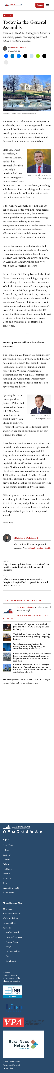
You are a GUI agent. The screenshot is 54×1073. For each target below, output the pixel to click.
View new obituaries (25, 607)
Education (7, 878)
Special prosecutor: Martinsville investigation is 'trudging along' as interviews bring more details (29, 646)
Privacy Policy (9, 683)
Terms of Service (26, 683)
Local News (8, 845)
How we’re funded (14, 937)
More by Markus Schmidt (40, 548)
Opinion (6, 859)
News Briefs (8, 892)
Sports (5, 883)
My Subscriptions (10, 918)
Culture (6, 864)
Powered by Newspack (11, 1065)
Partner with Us (9, 923)
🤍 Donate (7, 909)
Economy (7, 855)
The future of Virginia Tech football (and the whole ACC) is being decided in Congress (31, 626)
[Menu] (47, 5)
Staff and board (12, 932)
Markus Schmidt (18, 47)
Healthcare (7, 869)
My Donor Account (11, 913)
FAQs (8, 946)
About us (7, 928)
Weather (6, 873)
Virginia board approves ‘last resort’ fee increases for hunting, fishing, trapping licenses (31, 636)
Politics (8, 15)
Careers (9, 956)
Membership (11, 961)
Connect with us (13, 951)
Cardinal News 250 (11, 888)
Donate (40, 5)
